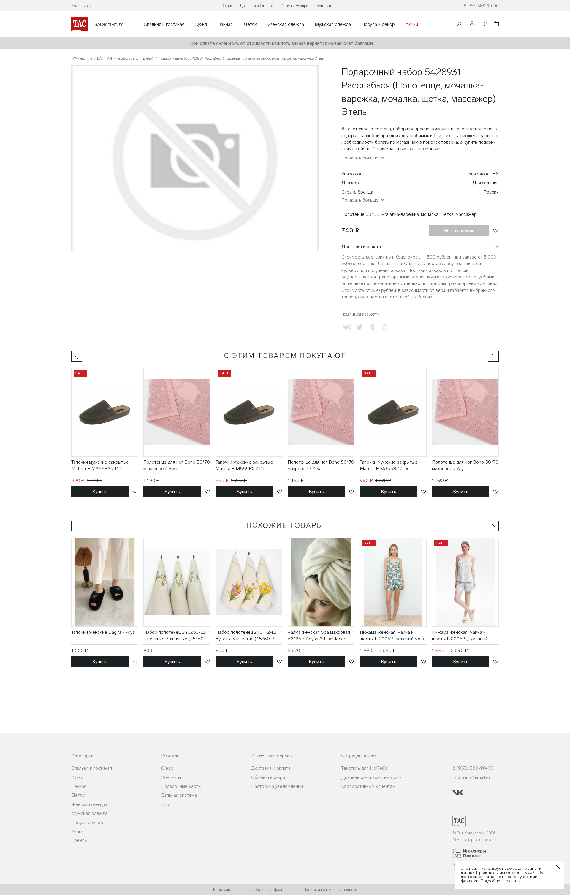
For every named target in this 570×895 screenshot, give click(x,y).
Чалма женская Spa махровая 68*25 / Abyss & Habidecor (319, 635)
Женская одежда (286, 24)
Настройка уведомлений (277, 786)
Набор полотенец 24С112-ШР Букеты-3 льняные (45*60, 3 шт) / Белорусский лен (247, 635)
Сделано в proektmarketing (475, 840)
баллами (364, 43)
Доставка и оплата (361, 246)
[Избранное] (484, 24)
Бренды (79, 840)
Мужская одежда (333, 24)
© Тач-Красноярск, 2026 (473, 833)
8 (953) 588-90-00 (481, 6)
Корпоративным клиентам (368, 786)
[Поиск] (459, 24)
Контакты (325, 6)
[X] (359, 327)
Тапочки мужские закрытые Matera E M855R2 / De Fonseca (100, 465)
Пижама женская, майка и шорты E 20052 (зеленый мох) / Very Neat (392, 635)
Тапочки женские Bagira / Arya (103, 632)
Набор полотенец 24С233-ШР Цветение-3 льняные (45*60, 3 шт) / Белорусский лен (175, 635)
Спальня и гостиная (164, 24)
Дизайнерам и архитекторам (371, 777)
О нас (228, 6)
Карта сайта (223, 889)
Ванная (225, 24)
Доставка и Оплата (256, 6)
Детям (250, 24)
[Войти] (472, 24)
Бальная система (179, 795)
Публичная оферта (268, 889)
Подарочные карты (181, 786)
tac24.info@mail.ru (471, 777)
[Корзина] (496, 24)
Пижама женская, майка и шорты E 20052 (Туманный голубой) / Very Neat (460, 635)
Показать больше (360, 200)
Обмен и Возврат (295, 6)
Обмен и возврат (269, 777)
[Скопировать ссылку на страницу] (385, 327)
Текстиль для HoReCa (364, 768)
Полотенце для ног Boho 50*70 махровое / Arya (176, 465)
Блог (166, 804)
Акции (412, 24)
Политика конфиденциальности (330, 889)
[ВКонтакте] (346, 327)
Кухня (201, 24)
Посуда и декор (378, 24)
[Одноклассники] (372, 327)
